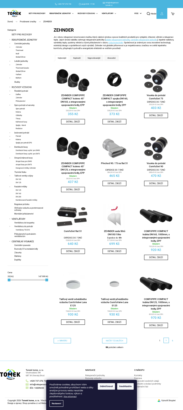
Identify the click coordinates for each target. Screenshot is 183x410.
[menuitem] (37, 13)
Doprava (138, 378)
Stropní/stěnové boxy (23, 158)
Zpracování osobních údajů (146, 381)
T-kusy (18, 119)
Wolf (17, 54)
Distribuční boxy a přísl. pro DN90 (28, 150)
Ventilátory (18, 219)
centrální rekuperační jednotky (144, 40)
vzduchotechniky (115, 42)
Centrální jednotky (22, 43)
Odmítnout (106, 386)
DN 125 (18, 182)
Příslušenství (20, 101)
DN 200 (18, 197)
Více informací (70, 396)
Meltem (18, 78)
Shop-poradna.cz (30, 403)
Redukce (19, 128)
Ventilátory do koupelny (24, 223)
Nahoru (63, 341)
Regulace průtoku (21, 204)
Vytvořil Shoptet (168, 400)
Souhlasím (125, 386)
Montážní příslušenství (23, 214)
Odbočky (19, 115)
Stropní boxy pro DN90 (24, 161)
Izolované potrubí (21, 133)
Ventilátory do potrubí (23, 226)
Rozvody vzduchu (22, 87)
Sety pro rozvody (22, 34)
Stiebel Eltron (20, 57)
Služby (17, 82)
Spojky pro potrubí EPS (24, 143)
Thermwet (19, 50)
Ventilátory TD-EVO (23, 230)
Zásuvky (18, 252)
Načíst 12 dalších (114, 340)
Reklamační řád (141, 386)
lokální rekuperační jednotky (118, 40)
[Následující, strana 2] (166, 340)
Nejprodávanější (94, 58)
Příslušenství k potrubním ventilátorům (25, 235)
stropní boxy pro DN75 (24, 165)
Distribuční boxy (21, 147)
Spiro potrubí (20, 109)
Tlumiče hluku (20, 172)
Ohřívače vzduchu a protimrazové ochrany (28, 209)
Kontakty (138, 375)
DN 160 (18, 193)
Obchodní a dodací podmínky (147, 384)
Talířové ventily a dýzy (23, 176)
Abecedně (111, 58)
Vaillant (18, 74)
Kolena (18, 112)
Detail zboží (73, 121)
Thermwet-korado (22, 68)
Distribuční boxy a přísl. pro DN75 (28, 154)
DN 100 (18, 179)
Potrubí (18, 136)
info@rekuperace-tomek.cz (43, 384)
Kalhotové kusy (21, 122)
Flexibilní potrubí (21, 91)
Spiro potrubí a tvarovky (24, 105)
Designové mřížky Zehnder (26, 168)
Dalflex (18, 94)
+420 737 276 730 (64, 4)
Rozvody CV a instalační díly (26, 249)
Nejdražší (77, 58)
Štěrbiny (17, 256)
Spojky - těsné (21, 125)
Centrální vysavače (23, 241)
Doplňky (17, 260)
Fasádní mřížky (20, 187)
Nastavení (56, 403)
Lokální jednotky (21, 61)
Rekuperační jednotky (24, 40)
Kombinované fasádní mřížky (26, 200)
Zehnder (19, 47)
